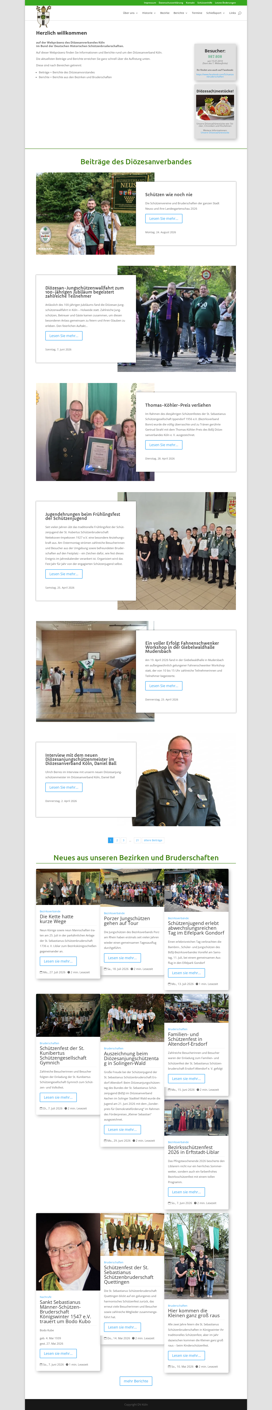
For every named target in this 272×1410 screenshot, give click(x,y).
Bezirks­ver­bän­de (50, 911)
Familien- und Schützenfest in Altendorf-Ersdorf (187, 1039)
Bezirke (164, 13)
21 (137, 840)
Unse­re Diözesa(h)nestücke (215, 132)
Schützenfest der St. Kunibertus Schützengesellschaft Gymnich (63, 1055)
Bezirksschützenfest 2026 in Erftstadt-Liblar (193, 1149)
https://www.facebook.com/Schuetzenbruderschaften (215, 75)
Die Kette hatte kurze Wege (56, 919)
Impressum (150, 3)
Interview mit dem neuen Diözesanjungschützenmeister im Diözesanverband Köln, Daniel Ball (80, 759)
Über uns (129, 13)
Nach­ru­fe (45, 1297)
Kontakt (190, 3)
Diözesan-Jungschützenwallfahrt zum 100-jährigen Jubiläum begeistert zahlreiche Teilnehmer (84, 292)
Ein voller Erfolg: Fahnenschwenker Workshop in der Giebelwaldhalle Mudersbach (182, 647)
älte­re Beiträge (153, 840)
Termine (197, 13)
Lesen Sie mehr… (163, 218)
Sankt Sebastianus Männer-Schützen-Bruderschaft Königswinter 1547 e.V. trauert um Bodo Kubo (65, 1312)
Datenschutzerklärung (171, 3)
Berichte (179, 13)
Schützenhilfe (204, 3)
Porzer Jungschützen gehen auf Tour (127, 920)
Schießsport (213, 13)
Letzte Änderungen (225, 3)
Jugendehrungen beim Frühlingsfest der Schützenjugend (82, 516)
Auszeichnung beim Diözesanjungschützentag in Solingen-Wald (131, 1058)
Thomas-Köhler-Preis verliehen (178, 405)
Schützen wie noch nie (168, 194)
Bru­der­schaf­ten (49, 1043)
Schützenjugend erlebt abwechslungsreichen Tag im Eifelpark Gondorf (196, 928)
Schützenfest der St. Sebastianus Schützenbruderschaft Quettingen (128, 1274)
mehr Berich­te (136, 1381)
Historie (147, 13)
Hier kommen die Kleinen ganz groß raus (194, 1313)
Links (232, 13)
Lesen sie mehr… (58, 961)
